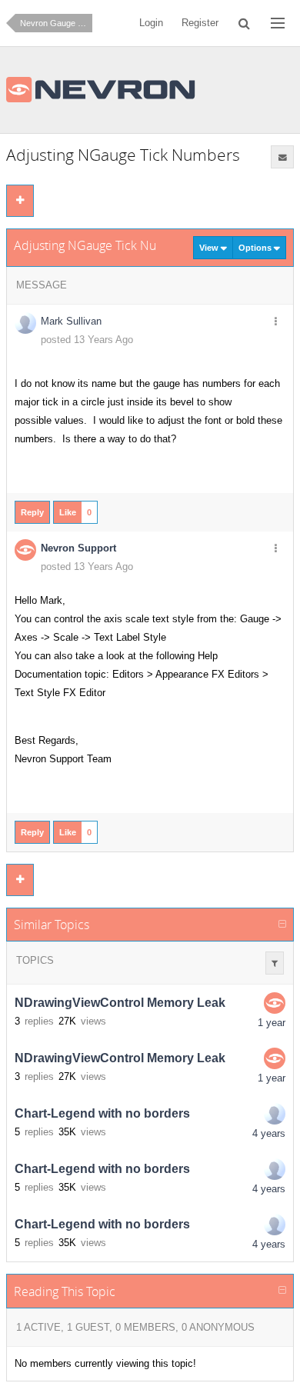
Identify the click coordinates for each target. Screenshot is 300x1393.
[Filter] (274, 963)
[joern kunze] (274, 1114)
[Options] (275, 322)
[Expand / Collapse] (282, 924)
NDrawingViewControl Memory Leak (120, 1002)
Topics (35, 960)
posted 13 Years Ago (87, 339)
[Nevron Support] (274, 1003)
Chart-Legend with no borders (102, 1113)
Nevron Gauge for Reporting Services (56, 23)
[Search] (245, 23)
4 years (268, 1133)
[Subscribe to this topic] (282, 156)
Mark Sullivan (71, 321)
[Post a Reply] (20, 201)
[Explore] (278, 23)
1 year (271, 1022)
